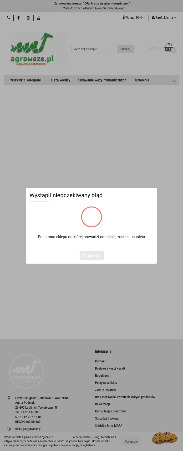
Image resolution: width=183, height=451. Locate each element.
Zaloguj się (91, 255)
